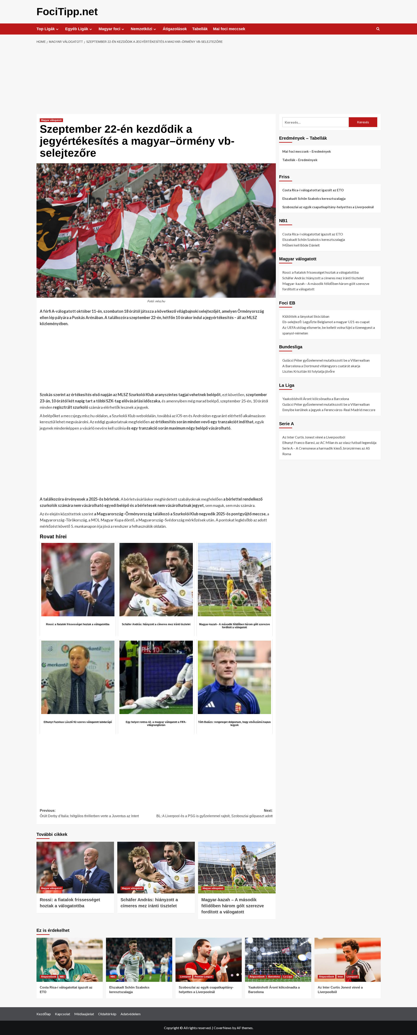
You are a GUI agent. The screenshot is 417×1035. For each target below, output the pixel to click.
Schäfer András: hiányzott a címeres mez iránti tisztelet (323, 278)
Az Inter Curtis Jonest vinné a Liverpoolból (313, 437)
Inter (340, 976)
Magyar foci (109, 29)
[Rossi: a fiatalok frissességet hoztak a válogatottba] (75, 867)
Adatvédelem (131, 1014)
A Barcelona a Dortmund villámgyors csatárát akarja (321, 366)
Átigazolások (175, 29)
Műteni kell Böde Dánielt (301, 245)
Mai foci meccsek (229, 29)
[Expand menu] (57, 29)
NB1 (62, 976)
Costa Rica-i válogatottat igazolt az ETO (313, 190)
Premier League (203, 976)
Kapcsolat (62, 1014)
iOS (179, 415)
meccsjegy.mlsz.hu (79, 415)
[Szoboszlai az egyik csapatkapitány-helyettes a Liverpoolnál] (208, 960)
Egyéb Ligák (76, 29)
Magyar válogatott (51, 120)
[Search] (378, 29)
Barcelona (274, 976)
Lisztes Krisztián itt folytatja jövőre (308, 371)
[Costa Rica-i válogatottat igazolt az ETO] (69, 960)
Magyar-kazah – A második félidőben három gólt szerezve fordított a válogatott (232, 905)
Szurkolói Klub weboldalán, (134, 415)
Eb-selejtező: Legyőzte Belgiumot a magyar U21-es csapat (326, 322)
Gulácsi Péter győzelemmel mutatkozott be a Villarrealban (326, 360)
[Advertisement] (208, 79)
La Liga (287, 976)
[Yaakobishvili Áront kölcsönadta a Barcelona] (278, 960)
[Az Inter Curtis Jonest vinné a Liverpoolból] (347, 960)
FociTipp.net (67, 11)
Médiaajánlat (84, 1014)
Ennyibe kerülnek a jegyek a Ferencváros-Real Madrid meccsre (328, 410)
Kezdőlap (43, 1014)
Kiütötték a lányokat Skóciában (305, 316)
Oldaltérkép (107, 1014)
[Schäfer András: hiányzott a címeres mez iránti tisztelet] (156, 867)
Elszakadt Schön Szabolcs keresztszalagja (314, 198)
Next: (214, 813)
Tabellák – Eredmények (299, 160)
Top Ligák (45, 29)
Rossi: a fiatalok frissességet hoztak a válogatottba (320, 272)
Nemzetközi (141, 29)
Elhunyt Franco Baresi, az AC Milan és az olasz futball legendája (329, 442)
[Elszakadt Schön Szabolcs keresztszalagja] (139, 960)
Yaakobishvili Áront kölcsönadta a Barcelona (315, 399)
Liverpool (185, 976)
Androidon (202, 415)
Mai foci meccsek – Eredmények (306, 151)
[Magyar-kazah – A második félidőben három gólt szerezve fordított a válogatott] (237, 867)
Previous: (89, 813)
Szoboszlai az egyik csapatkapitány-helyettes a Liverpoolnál (328, 207)
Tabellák (200, 29)
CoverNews (223, 1028)
